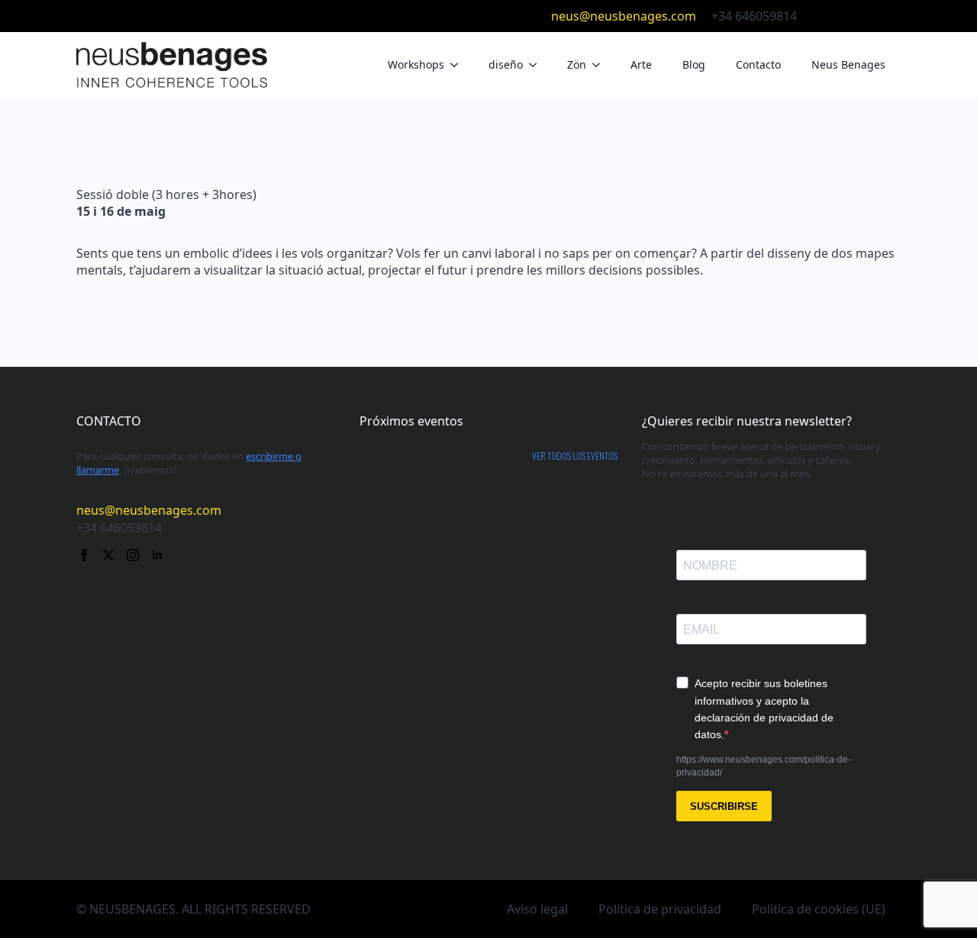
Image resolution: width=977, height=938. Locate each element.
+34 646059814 (754, 16)
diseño (505, 64)
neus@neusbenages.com (623, 16)
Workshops (416, 64)
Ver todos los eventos (574, 456)
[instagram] (868, 16)
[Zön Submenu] (600, 64)
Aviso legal (537, 909)
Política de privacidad (659, 909)
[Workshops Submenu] (458, 64)
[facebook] (819, 16)
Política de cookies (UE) (818, 909)
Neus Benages (848, 64)
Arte (641, 64)
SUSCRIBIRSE (724, 806)
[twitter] (844, 16)
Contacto (758, 64)
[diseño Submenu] (537, 64)
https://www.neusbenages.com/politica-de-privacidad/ (763, 766)
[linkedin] (893, 16)
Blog (693, 64)
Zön (576, 64)
